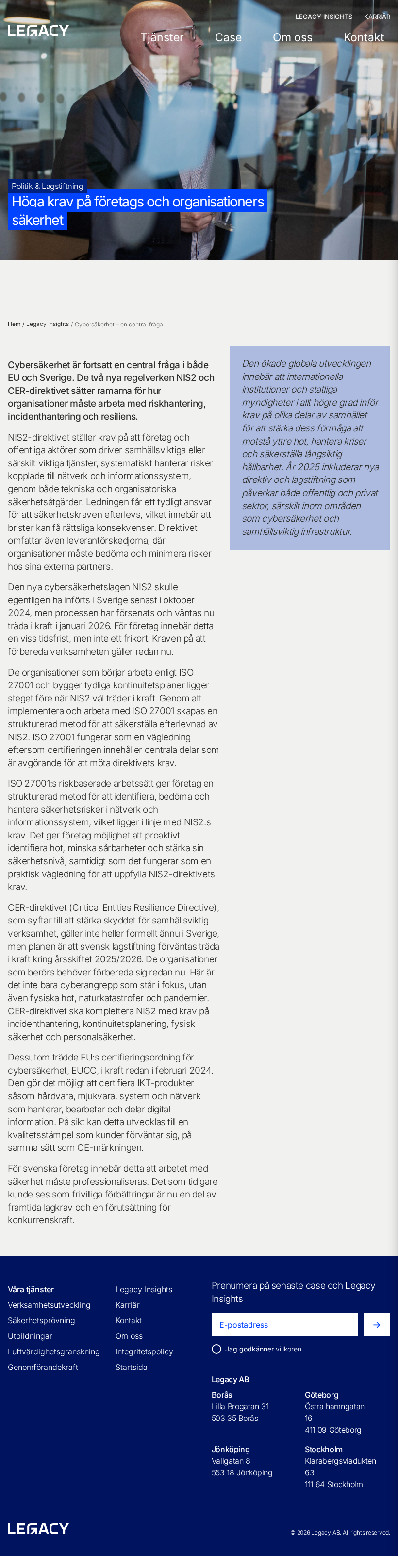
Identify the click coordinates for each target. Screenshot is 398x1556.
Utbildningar (30, 1336)
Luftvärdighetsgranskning (54, 1351)
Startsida (132, 1367)
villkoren (288, 1349)
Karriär (377, 16)
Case (228, 37)
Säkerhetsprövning (41, 1320)
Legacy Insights (324, 16)
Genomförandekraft (43, 1367)
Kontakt (364, 37)
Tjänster (162, 37)
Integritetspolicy (144, 1351)
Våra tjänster (31, 1289)
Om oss (293, 37)
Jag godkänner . (264, 1349)
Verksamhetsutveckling (49, 1305)
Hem (14, 323)
